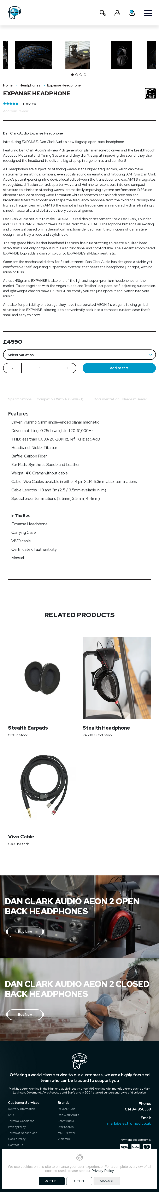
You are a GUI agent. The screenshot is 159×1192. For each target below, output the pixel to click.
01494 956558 (138, 1109)
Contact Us (15, 1145)
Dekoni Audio (66, 1109)
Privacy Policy (17, 1127)
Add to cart (119, 368)
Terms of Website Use (22, 1133)
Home (8, 85)
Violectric (64, 1139)
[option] (80, 55)
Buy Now (25, 932)
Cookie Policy (16, 1139)
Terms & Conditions (21, 1121)
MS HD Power (66, 1133)
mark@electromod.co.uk (129, 1123)
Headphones (29, 85)
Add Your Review (15, 111)
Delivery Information (21, 1109)
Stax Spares (65, 1127)
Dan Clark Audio (68, 1115)
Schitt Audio (66, 1121)
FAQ (11, 1115)
